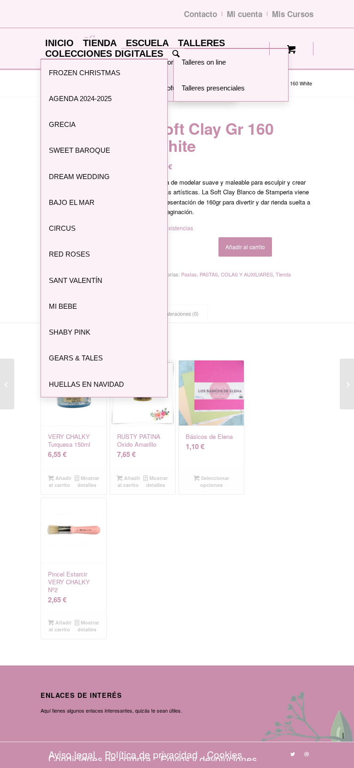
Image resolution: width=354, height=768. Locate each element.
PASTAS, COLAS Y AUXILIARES (236, 274)
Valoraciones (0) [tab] (181, 313)
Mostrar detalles (88, 481)
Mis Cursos (292, 13)
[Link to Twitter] (293, 754)
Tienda (283, 274)
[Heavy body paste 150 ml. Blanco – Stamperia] (7, 384)
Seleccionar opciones (214, 481)
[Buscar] (176, 53)
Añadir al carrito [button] (60, 481)
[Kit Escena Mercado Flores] (347, 384)
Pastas (189, 274)
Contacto (200, 13)
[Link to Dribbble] (306, 754)
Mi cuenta (244, 13)
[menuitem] (59, 43)
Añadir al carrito (245, 247)
